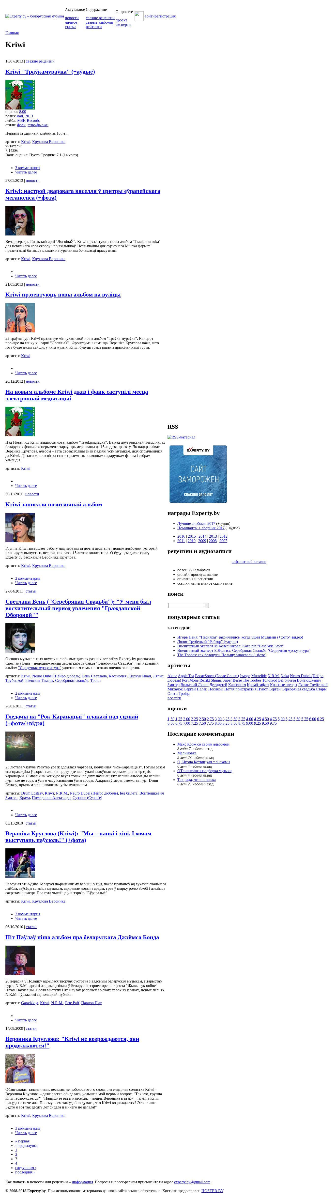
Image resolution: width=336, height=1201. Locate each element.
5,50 (296, 719)
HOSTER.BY (212, 1191)
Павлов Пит (91, 1003)
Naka (285, 676)
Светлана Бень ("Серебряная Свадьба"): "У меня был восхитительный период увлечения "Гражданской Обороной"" (78, 608)
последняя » (25, 1172)
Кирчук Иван (139, 676)
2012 (224, 536)
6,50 (171, 723)
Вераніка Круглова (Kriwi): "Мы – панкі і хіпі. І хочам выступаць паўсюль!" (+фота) (78, 836)
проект (121, 20)
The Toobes (252, 680)
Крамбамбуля (258, 685)
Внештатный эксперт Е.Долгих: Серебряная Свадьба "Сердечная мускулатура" (243, 650)
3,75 (241, 719)
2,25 (194, 719)
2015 (192, 536)
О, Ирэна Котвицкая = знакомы (203, 762)
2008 (213, 541)
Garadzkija (29, 1003)
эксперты (123, 24)
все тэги (174, 698)
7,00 (186, 723)
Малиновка (187, 753)
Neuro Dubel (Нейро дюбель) (56, 676)
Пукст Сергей (269, 689)
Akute (172, 676)
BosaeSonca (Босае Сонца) (217, 676)
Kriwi (25, 142)
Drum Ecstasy (32, 793)
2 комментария (27, 578)
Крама (24, 797)
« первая (22, 1141)
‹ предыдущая (26, 1145)
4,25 (257, 719)
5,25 (289, 719)
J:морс (245, 676)
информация (82, 1182)
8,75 (241, 723)
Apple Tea (186, 676)
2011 (181, 541)
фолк (21, 125)
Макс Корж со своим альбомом (203, 744)
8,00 (22, 111)
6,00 (312, 719)
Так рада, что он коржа (196, 780)
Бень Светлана (94, 676)
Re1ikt (204, 680)
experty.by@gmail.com (192, 1182)
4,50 (265, 719)
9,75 (273, 723)
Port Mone (190, 680)
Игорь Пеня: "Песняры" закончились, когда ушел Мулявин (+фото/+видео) (240, 637)
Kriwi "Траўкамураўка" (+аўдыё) (50, 71)
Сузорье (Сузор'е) (87, 797)
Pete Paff (72, 1003)
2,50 (202, 719)
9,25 (257, 723)
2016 (181, 536)
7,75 (210, 723)
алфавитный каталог (249, 562)
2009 (202, 541)
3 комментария (27, 168)
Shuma (216, 680)
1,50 (171, 719)
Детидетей (218, 685)
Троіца (95, 680)
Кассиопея (117, 676)
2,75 (210, 719)
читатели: (13, 146)
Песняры (215, 689)
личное (71, 22)
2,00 (186, 719)
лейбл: (11, 120)
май (20, 116)
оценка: (12, 111)
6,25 (320, 719)
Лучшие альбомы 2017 (196, 523)
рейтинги (94, 27)
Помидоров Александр (51, 797)
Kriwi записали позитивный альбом (53, 504)
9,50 (265, 723)
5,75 (304, 719)
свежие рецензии (100, 18)
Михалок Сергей (182, 689)
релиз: (11, 116)
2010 (192, 541)
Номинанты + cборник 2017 (201, 528)
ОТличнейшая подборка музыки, (205, 771)
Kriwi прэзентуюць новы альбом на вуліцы (63, 294)
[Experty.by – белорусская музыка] (34, 16)
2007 (223, 541)
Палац (202, 689)
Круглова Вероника (48, 142)
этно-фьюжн (38, 125)
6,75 (178, 723)
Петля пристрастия (240, 689)
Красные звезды (283, 685)
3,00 (218, 719)
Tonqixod (269, 680)
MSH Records (28, 120)
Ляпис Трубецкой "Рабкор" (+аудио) (207, 641)
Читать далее (26, 172)
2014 (202, 536)
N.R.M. (62, 793)
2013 (29, 116)
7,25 (194, 723)
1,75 (178, 719)
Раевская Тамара (39, 680)
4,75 (273, 719)
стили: (11, 125)
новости (72, 18)
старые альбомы (99, 22)
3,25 (226, 719)
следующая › (25, 1168)
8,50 (233, 723)
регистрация (165, 16)
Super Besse (232, 680)
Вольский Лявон (195, 685)
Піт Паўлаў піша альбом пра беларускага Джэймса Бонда (82, 937)
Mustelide (259, 676)
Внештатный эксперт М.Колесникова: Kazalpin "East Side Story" (231, 646)
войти (150, 16)
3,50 (233, 719)
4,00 (249, 719)
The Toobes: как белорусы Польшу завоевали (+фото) (221, 655)
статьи (70, 27)
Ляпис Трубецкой (313, 685)
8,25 (226, 723)
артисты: (13, 142)
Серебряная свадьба (71, 680)
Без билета (128, 793)
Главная (12, 33)
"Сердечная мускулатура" (39, 668)
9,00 (249, 723)
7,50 (202, 723)
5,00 (281, 719)
